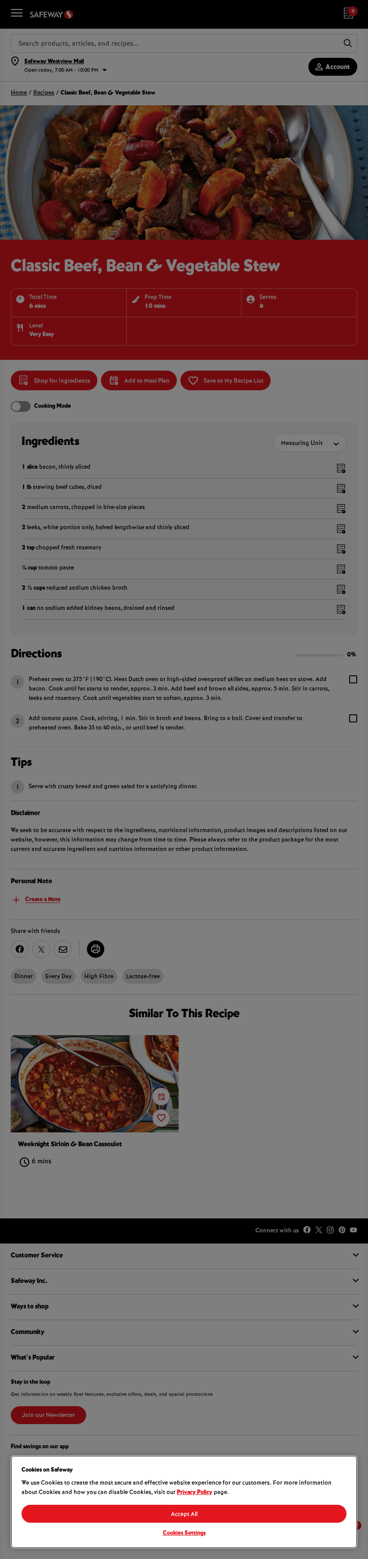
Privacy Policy (194, 1493)
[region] (184, 1501)
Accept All (184, 1514)
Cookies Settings (184, 1533)
